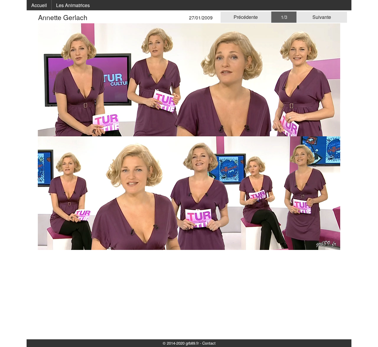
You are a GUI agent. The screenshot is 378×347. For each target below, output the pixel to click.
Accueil (39, 5)
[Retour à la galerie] (34, 17)
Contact (209, 343)
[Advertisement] (189, 294)
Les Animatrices (73, 5)
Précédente (246, 17)
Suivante (321, 17)
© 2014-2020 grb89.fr (181, 343)
